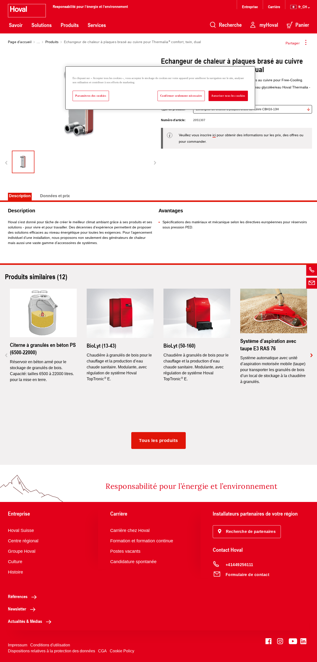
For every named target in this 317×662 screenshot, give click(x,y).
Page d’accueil (19, 42)
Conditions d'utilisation (50, 645)
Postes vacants (125, 551)
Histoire (15, 572)
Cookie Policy (122, 651)
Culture (15, 561)
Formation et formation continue (141, 540)
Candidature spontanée (133, 561)
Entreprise (250, 6)
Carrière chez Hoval (130, 530)
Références (17, 596)
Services (97, 25)
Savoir (16, 25)
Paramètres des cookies (90, 95)
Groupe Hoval (21, 551)
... (38, 42)
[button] (247, 531)
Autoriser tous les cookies (228, 95)
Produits (70, 25)
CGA (102, 651)
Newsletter (17, 609)
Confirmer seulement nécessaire (181, 95)
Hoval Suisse (21, 530)
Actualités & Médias (25, 621)
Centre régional (23, 540)
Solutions (41, 25)
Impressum (17, 645)
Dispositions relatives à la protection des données (51, 651)
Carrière (274, 6)
